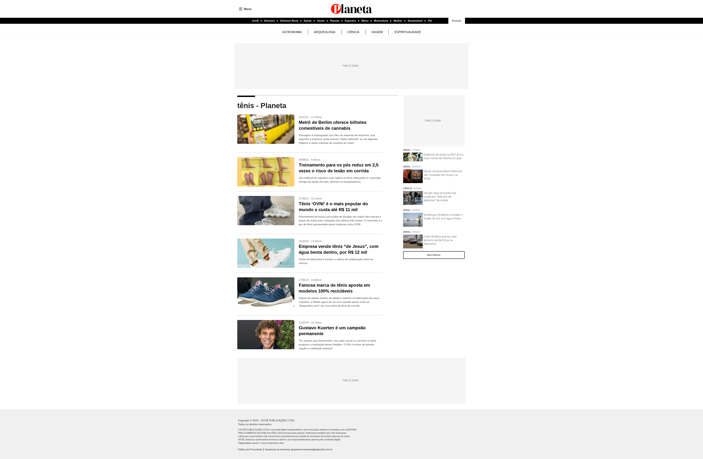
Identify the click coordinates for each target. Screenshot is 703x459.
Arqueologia (324, 32)
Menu (365, 20)
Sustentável (415, 20)
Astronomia (292, 32)
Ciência (353, 32)
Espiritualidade (408, 32)
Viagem (377, 32)
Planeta (334, 20)
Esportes (350, 20)
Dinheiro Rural (289, 20)
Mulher (398, 20)
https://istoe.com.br (249, 443)
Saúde (308, 20)
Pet (430, 20)
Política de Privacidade (250, 449)
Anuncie (456, 20)
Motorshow (381, 20)
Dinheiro (269, 20)
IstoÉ (255, 20)
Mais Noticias (433, 255)
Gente (321, 20)
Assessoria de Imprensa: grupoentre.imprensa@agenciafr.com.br (299, 449)
